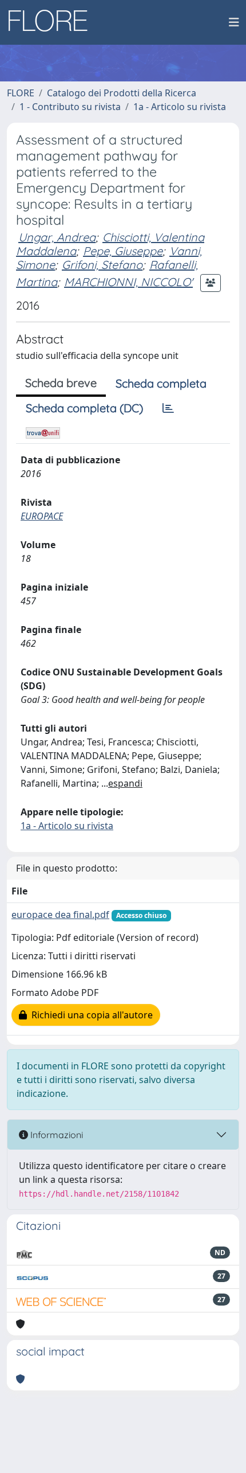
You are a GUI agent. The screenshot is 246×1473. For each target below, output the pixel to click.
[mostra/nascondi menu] (234, 22)
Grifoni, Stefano (102, 264)
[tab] (168, 408)
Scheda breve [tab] (61, 383)
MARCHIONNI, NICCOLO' (128, 282)
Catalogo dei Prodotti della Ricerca (121, 93)
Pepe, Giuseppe (122, 251)
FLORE (20, 93)
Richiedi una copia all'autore (90, 1015)
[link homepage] (52, 22)
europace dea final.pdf (60, 914)
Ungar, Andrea (57, 237)
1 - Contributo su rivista (70, 106)
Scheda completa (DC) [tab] (84, 408)
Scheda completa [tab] (161, 383)
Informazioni (55, 1134)
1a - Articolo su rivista (179, 106)
